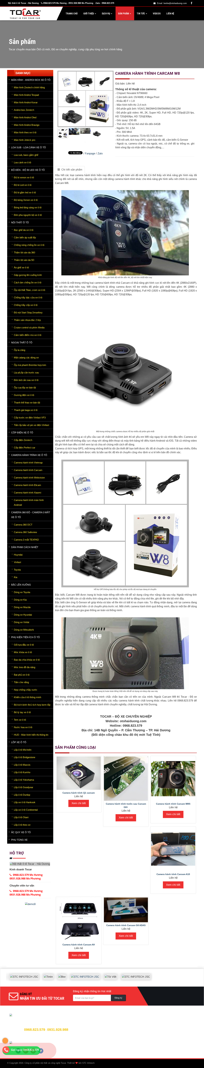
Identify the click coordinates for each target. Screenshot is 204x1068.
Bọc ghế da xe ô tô (23, 230)
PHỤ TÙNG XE (19, 839)
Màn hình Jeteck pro (24, 140)
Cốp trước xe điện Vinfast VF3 (30, 417)
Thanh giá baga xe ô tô (25, 410)
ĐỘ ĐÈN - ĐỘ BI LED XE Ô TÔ (28, 170)
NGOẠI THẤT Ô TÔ (21, 342)
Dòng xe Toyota (22, 592)
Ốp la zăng (19, 350)
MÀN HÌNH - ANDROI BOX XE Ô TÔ (31, 80)
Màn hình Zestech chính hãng (29, 87)
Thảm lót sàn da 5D (24, 260)
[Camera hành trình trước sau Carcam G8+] (126, 779)
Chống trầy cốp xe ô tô (25, 305)
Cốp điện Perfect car (24, 447)
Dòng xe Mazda (22, 607)
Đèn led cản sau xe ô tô (26, 380)
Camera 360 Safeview (25, 532)
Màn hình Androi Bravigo (26, 125)
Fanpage (90, 153)
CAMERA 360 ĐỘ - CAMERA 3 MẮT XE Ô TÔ (30, 515)
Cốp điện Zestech (23, 440)
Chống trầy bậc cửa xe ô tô (28, 297)
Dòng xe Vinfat (21, 622)
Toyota (17, 569)
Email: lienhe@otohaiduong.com (172, 3)
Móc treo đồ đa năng (24, 667)
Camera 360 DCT (23, 524)
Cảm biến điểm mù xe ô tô (27, 335)
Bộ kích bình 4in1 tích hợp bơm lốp (32, 704)
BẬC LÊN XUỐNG (21, 584)
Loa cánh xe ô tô (22, 162)
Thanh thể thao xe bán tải (27, 402)
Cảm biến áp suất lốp (25, 237)
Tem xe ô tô (20, 719)
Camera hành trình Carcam (28, 470)
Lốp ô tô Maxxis (22, 764)
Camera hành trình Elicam (27, 485)
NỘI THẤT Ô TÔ (20, 222)
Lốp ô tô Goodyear (23, 787)
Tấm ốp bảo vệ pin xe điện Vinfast (31, 425)
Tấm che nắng (21, 682)
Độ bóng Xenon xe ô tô (26, 200)
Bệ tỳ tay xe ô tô (22, 712)
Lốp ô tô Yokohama (24, 779)
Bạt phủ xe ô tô (21, 674)
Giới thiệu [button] (89, 13)
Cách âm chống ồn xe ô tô (27, 282)
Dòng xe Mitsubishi (24, 629)
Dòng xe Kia (20, 599)
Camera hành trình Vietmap (28, 462)
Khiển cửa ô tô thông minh (27, 697)
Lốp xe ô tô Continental (26, 809)
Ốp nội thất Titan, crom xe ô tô (29, 290)
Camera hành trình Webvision (29, 477)
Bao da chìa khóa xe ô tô (27, 659)
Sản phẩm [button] (123, 13)
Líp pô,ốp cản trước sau (26, 372)
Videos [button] (156, 13)
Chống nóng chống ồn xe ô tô (29, 245)
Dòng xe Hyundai (23, 614)
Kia (15, 577)
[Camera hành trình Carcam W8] (85, 141)
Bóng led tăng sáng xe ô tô (27, 207)
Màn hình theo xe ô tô (25, 132)
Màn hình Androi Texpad (26, 95)
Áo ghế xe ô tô (21, 267)
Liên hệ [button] (170, 13)
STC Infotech (88, 1063)
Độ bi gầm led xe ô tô (25, 192)
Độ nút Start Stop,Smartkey (28, 312)
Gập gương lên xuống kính (28, 275)
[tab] (70, 169)
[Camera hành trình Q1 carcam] (79, 773)
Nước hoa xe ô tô (23, 727)
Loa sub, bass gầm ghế (26, 155)
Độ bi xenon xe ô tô (24, 177)
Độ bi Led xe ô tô (22, 185)
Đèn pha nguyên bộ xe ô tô (28, 215)
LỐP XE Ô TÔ (18, 742)
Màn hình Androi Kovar (26, 102)
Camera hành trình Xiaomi (27, 492)
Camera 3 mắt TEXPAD (26, 539)
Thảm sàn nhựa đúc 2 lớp (27, 320)
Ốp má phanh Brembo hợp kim (30, 365)
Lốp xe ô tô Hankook (24, 802)
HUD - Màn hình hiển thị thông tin (31, 734)
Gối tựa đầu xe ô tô (24, 644)
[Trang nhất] (26, 13)
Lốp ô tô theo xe (22, 824)
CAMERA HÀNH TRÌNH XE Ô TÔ (29, 455)
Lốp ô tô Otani (21, 817)
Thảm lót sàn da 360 (24, 252)
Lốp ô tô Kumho (22, 772)
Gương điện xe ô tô (24, 395)
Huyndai (18, 554)
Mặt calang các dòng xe (26, 357)
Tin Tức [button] (141, 13)
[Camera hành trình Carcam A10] (173, 849)
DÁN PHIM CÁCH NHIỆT (24, 547)
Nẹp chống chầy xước (25, 689)
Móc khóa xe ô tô (23, 652)
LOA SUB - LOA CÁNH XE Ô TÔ (28, 147)
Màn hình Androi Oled (25, 117)
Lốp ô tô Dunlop (22, 794)
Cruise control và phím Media (29, 327)
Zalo (100, 153)
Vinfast (17, 562)
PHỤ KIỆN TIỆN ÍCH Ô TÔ (25, 637)
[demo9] (30, 904)
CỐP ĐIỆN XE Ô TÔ (22, 432)
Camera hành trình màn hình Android (29, 502)
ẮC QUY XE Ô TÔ (21, 832)
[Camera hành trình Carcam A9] (79, 920)
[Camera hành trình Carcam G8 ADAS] (126, 910)
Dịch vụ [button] (106, 13)
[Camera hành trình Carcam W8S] (173, 779)
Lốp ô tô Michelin (22, 749)
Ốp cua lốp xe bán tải (25, 387)
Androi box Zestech (24, 110)
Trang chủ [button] (71, 13)
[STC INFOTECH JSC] (70, 974)
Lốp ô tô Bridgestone (24, 757)
